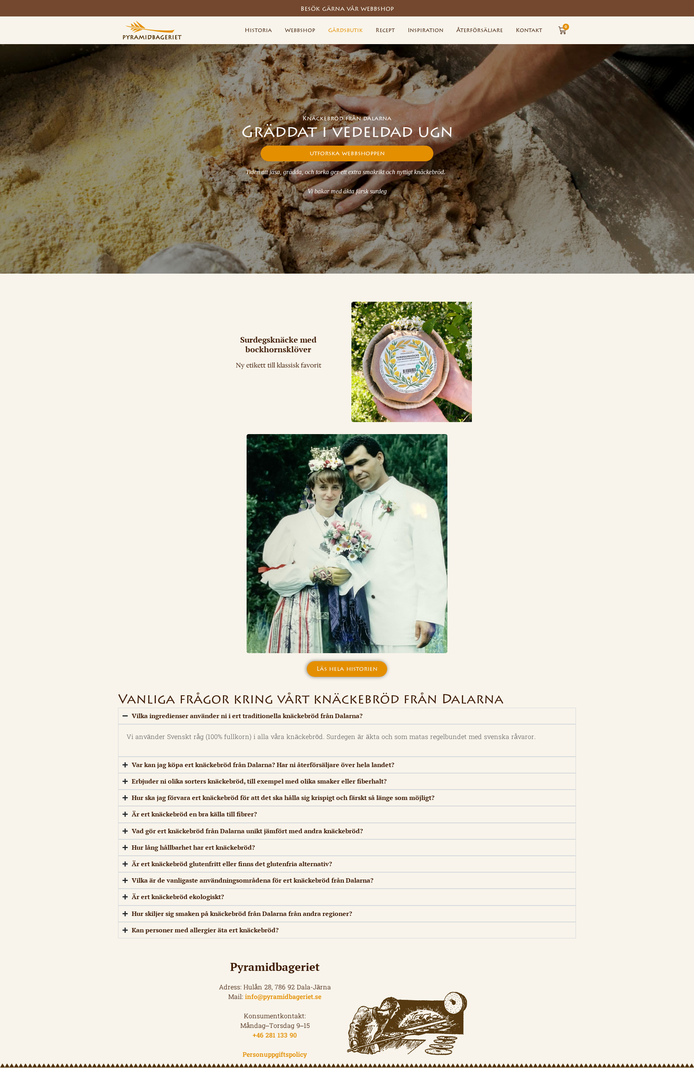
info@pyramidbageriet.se (283, 997)
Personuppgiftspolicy (275, 1055)
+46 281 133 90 (275, 1036)
